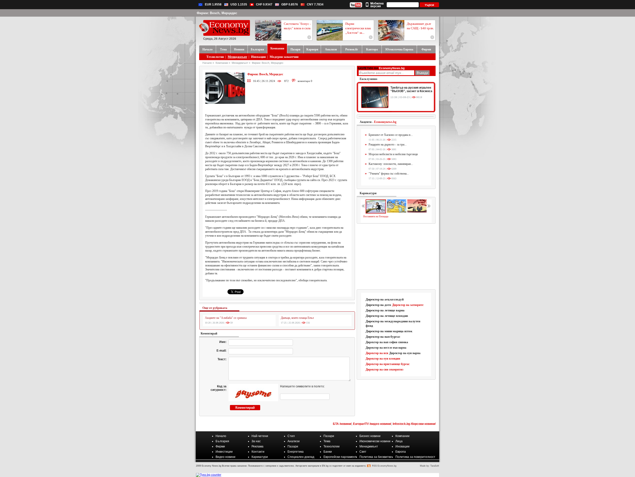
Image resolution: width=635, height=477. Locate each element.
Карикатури (368, 193)
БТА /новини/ (342, 424)
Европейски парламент (339, 457)
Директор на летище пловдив (387, 316)
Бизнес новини (370, 436)
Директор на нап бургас (383, 336)
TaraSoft (434, 466)
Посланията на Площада (375, 216)
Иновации (258, 57)
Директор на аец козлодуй (385, 299)
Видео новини (225, 457)
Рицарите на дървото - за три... (388, 144)
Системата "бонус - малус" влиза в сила (297, 25)
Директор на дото (378, 305)
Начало (207, 62)
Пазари (328, 436)
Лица (399, 441)
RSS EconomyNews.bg (384, 466)
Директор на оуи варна (404, 353)
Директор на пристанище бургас (388, 364)
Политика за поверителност (415, 457)
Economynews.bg (385, 122)
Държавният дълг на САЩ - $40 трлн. (420, 25)
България (222, 441)
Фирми (220, 446)
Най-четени (260, 436)
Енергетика (295, 451)
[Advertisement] (396, 257)
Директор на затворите (407, 305)
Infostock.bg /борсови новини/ (414, 424)
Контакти (258, 451)
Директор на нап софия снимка (387, 342)
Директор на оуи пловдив (383, 358)
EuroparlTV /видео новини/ (372, 424)
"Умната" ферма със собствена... (389, 173)
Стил (291, 436)
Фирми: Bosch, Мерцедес (268, 62)
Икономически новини (374, 441)
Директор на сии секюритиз (384, 369)
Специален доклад (300, 457)
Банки (327, 451)
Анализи (293, 441)
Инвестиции (224, 451)
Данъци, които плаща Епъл (297, 318)
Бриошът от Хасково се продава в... (391, 135)
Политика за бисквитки (375, 457)
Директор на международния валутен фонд (393, 323)
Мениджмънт (237, 57)
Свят (362, 451)
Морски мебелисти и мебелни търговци (393, 154)
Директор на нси (377, 353)
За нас (256, 441)
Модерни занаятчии (284, 57)
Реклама (257, 446)
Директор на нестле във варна (386, 347)
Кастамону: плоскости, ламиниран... (391, 164)
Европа (400, 451)
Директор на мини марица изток (389, 331)
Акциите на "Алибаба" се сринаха (226, 318)
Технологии (215, 57)
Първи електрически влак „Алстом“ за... (358, 28)
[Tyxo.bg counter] (208, 475)
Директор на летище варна (385, 310)
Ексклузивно (368, 79)
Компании (222, 62)
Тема (326, 441)
